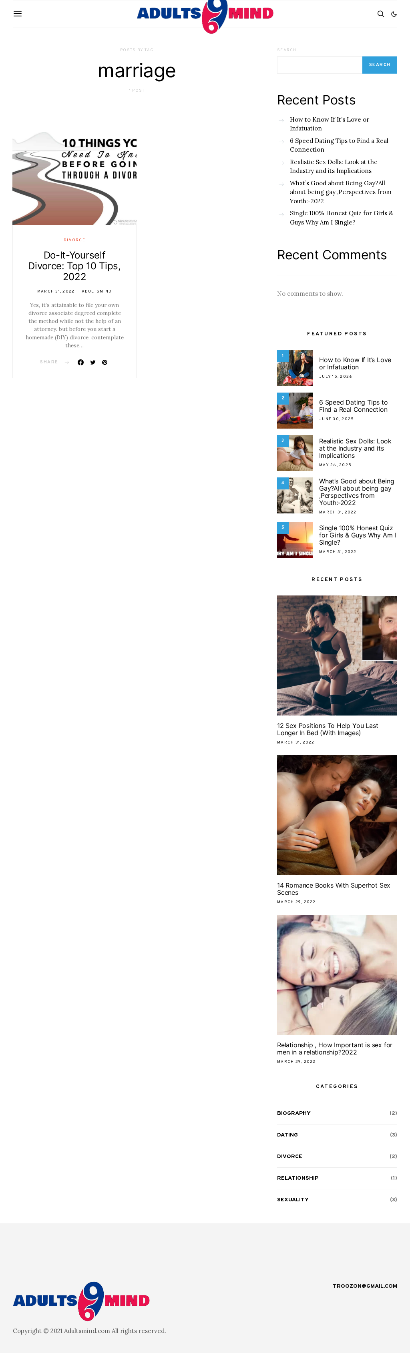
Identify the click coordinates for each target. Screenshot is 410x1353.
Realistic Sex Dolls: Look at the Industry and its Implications (334, 166)
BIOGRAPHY (294, 1113)
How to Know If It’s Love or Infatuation (329, 124)
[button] (394, 14)
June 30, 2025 (336, 419)
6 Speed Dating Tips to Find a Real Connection (339, 145)
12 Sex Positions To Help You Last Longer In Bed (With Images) (327, 729)
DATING (287, 1135)
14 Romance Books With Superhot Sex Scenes (333, 888)
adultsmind (97, 291)
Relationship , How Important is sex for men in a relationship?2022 (334, 1048)
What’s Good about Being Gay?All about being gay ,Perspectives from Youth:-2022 (341, 192)
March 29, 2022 (296, 902)
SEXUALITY (293, 1200)
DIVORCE (74, 240)
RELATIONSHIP (297, 1178)
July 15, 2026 (335, 376)
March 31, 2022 (56, 291)
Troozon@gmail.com (365, 1286)
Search (287, 50)
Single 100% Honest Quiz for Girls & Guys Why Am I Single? (341, 217)
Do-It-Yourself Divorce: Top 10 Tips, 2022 (74, 266)
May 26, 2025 (335, 465)
